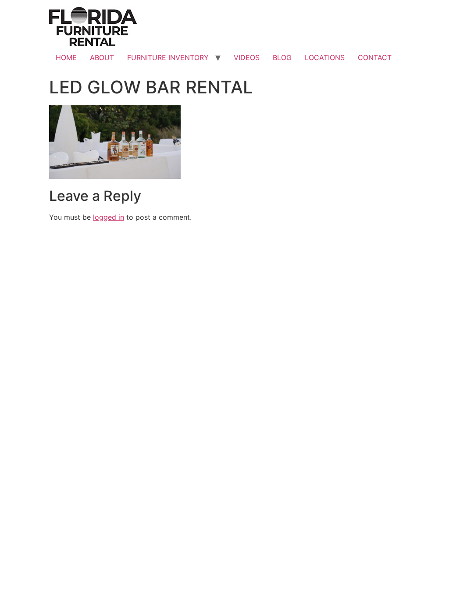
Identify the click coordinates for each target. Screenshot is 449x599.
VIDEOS (247, 57)
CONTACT (375, 57)
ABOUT (102, 57)
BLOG (282, 57)
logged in (108, 217)
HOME (66, 57)
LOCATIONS (325, 57)
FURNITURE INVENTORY (168, 57)
